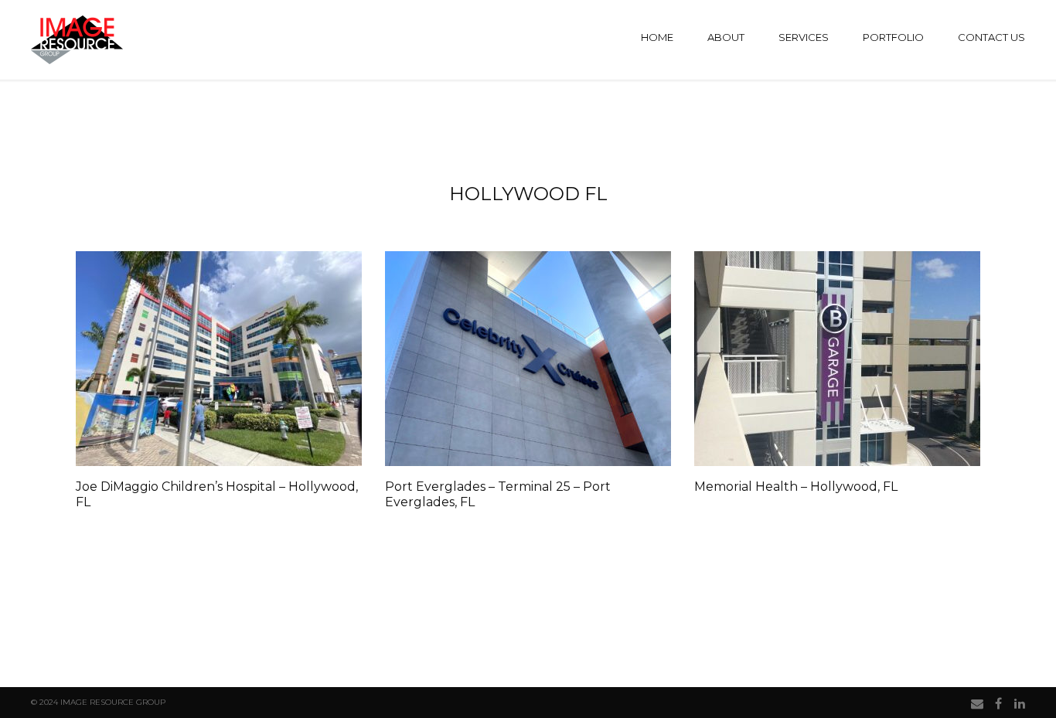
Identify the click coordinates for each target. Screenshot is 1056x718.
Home (657, 37)
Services (803, 37)
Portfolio (893, 37)
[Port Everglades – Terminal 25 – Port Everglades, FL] (528, 358)
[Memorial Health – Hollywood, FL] (837, 358)
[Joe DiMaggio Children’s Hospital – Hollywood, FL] (219, 358)
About (725, 37)
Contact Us (991, 37)
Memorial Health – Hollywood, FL (796, 486)
